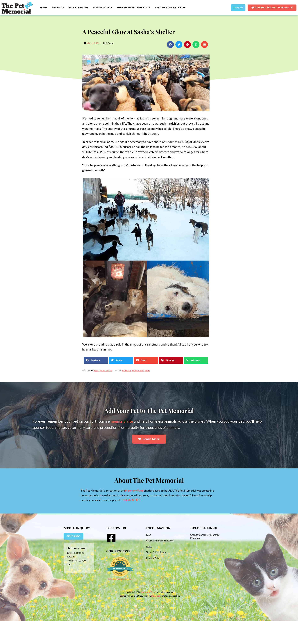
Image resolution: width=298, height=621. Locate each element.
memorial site (122, 421)
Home (43, 7)
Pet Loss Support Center (170, 7)
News (96, 370)
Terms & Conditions (156, 552)
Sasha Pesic (126, 370)
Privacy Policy (153, 558)
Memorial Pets (102, 7)
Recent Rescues (78, 7)
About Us (58, 7)
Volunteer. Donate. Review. (120, 579)
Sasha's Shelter (138, 370)
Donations (156, 595)
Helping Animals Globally (133, 7)
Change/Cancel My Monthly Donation (204, 536)
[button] (170, 44)
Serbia (147, 370)
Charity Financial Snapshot (160, 540)
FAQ (148, 534)
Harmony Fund (134, 490)
